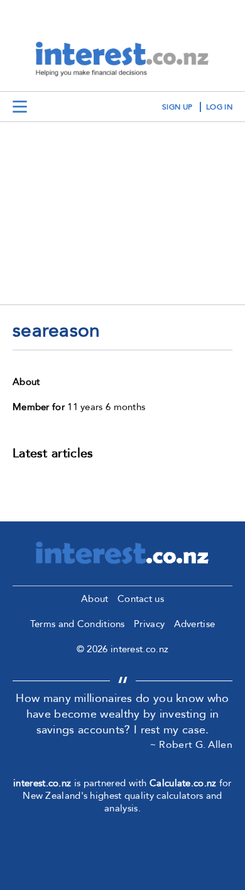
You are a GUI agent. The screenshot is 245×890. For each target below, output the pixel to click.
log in (219, 107)
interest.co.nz (42, 783)
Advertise (194, 624)
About (95, 598)
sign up (177, 107)
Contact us (140, 598)
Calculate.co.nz (183, 783)
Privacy (149, 624)
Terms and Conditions (77, 624)
